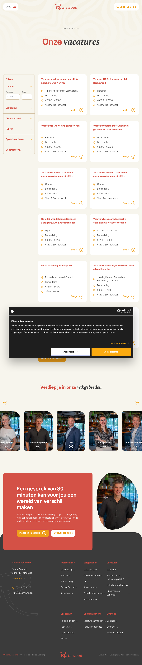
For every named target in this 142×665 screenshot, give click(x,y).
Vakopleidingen (69, 621)
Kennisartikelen (69, 633)
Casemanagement (94, 576)
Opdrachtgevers (93, 614)
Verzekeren (90, 599)
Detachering (68, 570)
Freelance (67, 576)
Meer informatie (118, 343)
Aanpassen (69, 351)
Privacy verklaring (38, 655)
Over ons (113, 614)
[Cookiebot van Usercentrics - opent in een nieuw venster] (119, 311)
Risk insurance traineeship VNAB (118, 578)
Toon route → (18, 579)
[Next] (137, 402)
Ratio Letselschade (117, 585)
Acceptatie (90, 587)
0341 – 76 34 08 (23, 588)
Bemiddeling (68, 582)
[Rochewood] (66, 7)
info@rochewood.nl (23, 593)
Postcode (9, 92)
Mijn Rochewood (116, 633)
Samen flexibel (69, 587)
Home (65, 28)
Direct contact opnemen (118, 593)
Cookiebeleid (25, 655)
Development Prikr (117, 655)
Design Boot (103, 655)
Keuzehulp (67, 593)
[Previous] (5, 402)
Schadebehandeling (95, 593)
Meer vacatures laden (52, 358)
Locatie (9, 87)
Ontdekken (68, 614)
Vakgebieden (92, 563)
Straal (24, 92)
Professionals (69, 563)
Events (65, 639)
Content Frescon (132, 655)
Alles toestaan (111, 351)
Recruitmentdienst (94, 627)
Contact (112, 621)
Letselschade (91, 570)
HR (86, 582)
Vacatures (113, 563)
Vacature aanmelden (95, 621)
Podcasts (66, 627)
